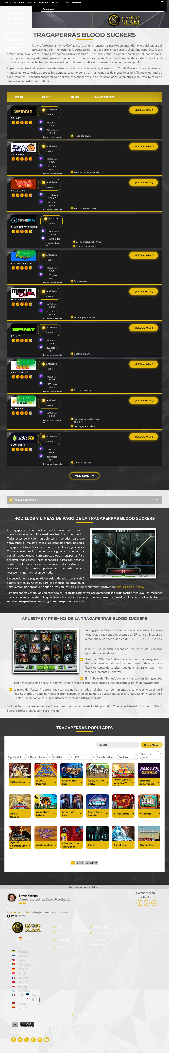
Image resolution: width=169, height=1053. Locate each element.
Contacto (62, 940)
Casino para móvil (15, 18)
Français (22, 978)
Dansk (21, 982)
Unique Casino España (129, 587)
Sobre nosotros (66, 946)
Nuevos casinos (14, 13)
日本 (34, 999)
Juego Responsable (87, 1015)
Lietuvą (22, 1008)
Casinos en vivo (14, 8)
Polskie (22, 986)
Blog (59, 926)
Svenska (22, 951)
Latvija (21, 1004)
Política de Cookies (105, 933)
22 (91, 862)
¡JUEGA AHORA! (143, 110)
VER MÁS (82, 476)
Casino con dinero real (15, 24)
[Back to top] (160, 1044)
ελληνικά (23, 991)
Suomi (21, 956)
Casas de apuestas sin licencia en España (15, 45)
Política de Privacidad (98, 942)
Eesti (34, 995)
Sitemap (62, 933)
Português (24, 964)
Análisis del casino (51, 112)
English (22, 960)
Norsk (21, 973)
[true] (30, 782)
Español (29, 938)
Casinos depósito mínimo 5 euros (15, 31)
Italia (20, 995)
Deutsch (23, 969)
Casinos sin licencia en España (16, 38)
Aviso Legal (100, 926)
